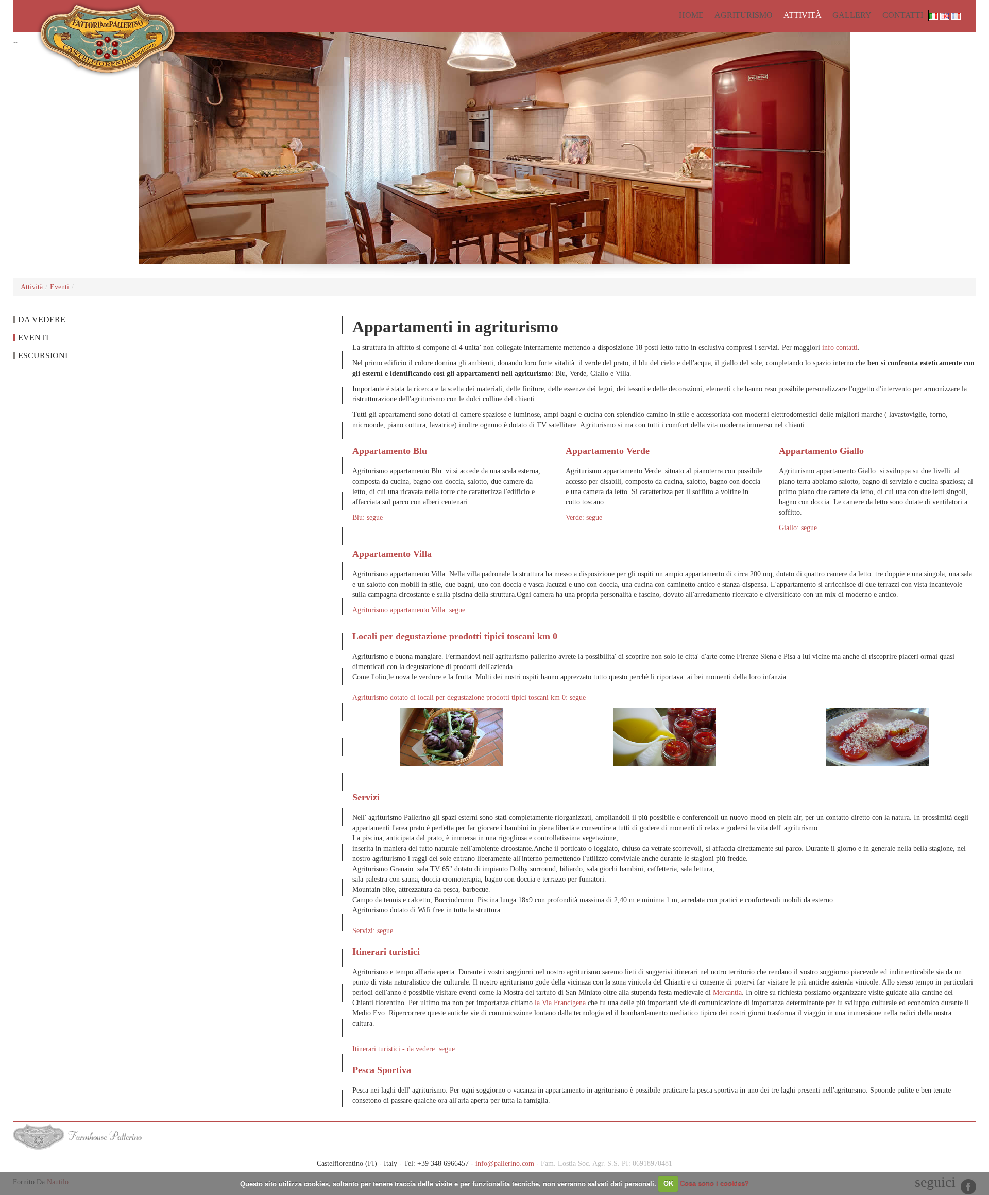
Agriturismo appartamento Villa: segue (408, 610)
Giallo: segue (798, 528)
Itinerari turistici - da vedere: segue (403, 1049)
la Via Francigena (560, 1003)
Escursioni (42, 355)
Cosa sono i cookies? (714, 1183)
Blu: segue (367, 517)
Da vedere (41, 319)
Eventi (59, 287)
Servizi (366, 797)
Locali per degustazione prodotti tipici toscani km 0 (454, 636)
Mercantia (727, 992)
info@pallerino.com (504, 1163)
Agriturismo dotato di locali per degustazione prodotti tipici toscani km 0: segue (469, 697)
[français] (956, 15)
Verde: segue (584, 517)
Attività (32, 287)
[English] (945, 15)
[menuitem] (691, 15)
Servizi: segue (372, 931)
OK (668, 1183)
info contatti (840, 348)
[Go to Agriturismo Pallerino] (96, 38)
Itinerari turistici (386, 951)
